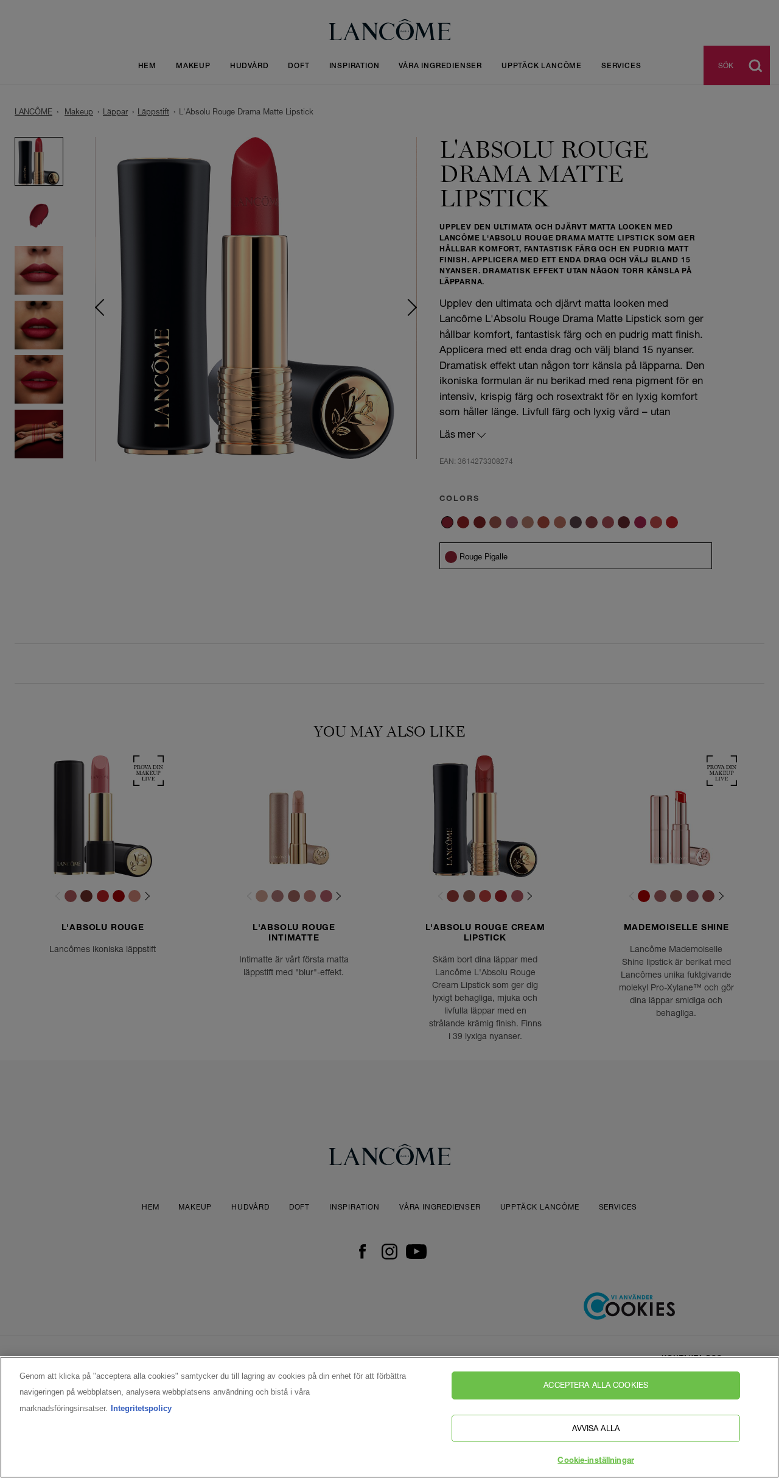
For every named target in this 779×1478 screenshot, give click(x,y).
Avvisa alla (595, 1428)
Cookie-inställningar (595, 1461)
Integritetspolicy (141, 1408)
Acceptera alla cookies (595, 1385)
